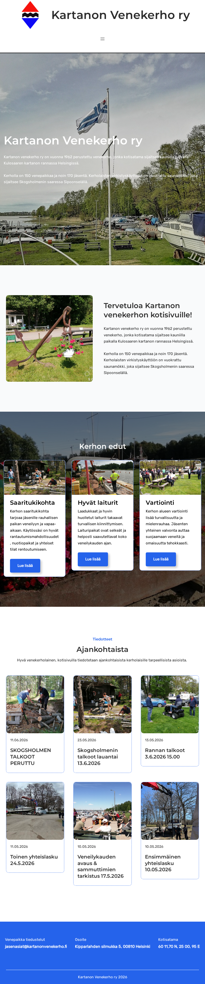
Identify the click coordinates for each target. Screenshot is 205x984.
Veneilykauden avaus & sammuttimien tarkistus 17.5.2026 (101, 866)
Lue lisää (25, 565)
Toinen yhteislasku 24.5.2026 (34, 860)
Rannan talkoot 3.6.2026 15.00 (165, 753)
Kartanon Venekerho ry (120, 15)
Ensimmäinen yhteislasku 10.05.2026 (163, 863)
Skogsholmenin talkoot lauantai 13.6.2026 (98, 756)
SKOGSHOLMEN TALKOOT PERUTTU (30, 756)
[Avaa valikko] (103, 39)
